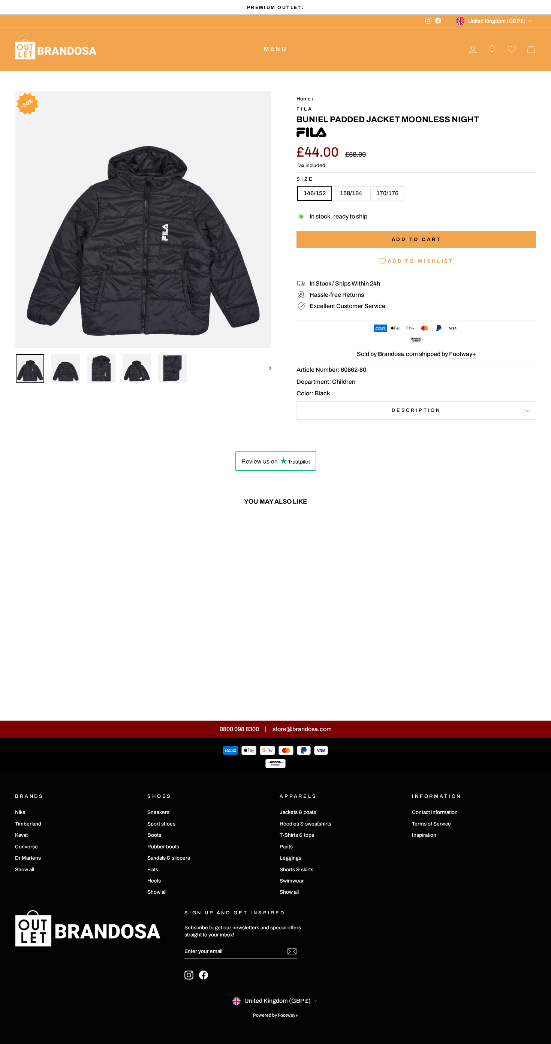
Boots (154, 835)
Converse (26, 847)
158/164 (351, 193)
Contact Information (435, 812)
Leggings (290, 858)
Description (416, 410)
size (304, 179)
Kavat (21, 835)
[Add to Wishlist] (130, 533)
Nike (20, 812)
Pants (286, 847)
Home (303, 99)
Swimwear (292, 881)
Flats (152, 869)
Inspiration (424, 835)
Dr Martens (28, 858)
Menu (275, 49)
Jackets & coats (298, 812)
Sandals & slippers (168, 858)
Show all (24, 869)
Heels (154, 881)
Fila (304, 109)
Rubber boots (163, 847)
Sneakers (158, 812)
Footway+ (462, 354)
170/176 (387, 193)
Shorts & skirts (296, 869)
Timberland (28, 824)
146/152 (315, 193)
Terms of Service (431, 824)
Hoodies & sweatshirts (305, 824)
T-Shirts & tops (297, 835)
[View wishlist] (511, 49)
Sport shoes (161, 824)
